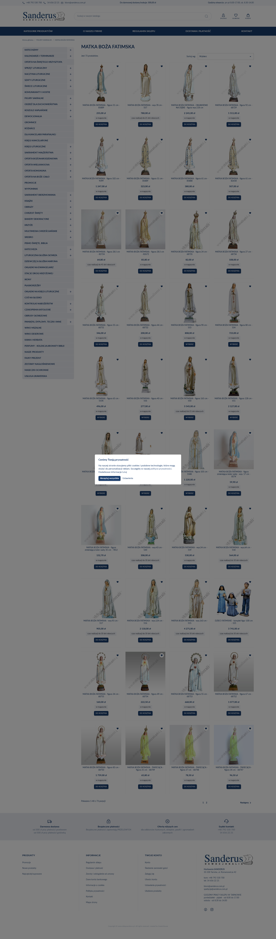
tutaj (124, 472)
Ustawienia (127, 478)
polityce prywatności (160, 469)
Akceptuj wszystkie (109, 478)
